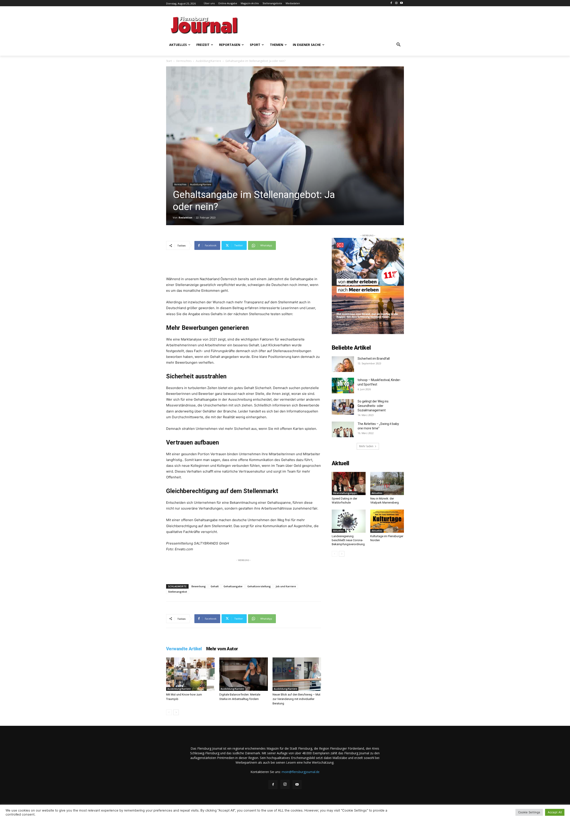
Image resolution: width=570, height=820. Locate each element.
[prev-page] (169, 712)
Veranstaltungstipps (345, 493)
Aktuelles (377, 493)
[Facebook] (391, 3)
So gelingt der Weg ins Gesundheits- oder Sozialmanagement (373, 406)
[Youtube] (401, 3)
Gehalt (215, 586)
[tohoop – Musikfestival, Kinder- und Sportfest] (343, 385)
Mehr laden (366, 446)
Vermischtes (183, 61)
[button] (398, 44)
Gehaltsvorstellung (259, 586)
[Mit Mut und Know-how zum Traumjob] (190, 674)
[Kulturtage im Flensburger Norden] (387, 521)
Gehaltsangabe (233, 586)
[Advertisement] (328, 24)
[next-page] (176, 712)
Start (169, 61)
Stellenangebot (177, 591)
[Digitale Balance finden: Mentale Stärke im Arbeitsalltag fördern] (243, 674)
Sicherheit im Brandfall (374, 358)
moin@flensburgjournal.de (301, 772)
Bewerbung (198, 586)
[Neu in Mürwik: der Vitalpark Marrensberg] (387, 483)
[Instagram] (396, 3)
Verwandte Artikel (184, 648)
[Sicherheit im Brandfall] (343, 364)
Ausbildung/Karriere (208, 61)
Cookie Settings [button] (529, 812)
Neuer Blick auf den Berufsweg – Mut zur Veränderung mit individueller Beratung (296, 699)
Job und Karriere (286, 586)
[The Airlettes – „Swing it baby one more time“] (343, 429)
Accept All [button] (555, 812)
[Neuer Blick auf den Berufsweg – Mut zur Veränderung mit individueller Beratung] (297, 674)
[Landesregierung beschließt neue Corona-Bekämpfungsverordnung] (349, 521)
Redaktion (185, 217)
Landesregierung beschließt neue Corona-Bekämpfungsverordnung (348, 540)
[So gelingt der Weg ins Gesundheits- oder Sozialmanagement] (343, 407)
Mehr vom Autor (222, 648)
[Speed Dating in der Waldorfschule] (349, 483)
